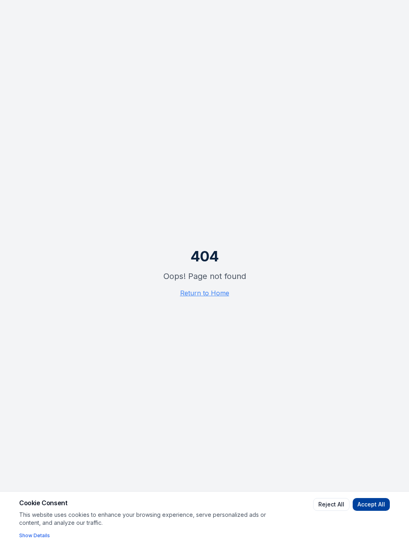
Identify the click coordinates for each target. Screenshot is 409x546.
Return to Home (204, 293)
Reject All (331, 504)
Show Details (34, 535)
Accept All (371, 504)
